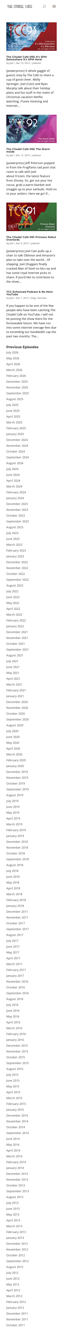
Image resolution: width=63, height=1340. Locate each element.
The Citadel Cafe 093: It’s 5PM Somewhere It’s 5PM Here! (26, 58)
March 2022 (14, 614)
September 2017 (17, 929)
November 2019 (17, 778)
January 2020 (15, 766)
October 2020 (15, 713)
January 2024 (15, 498)
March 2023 (14, 545)
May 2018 (12, 882)
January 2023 (15, 556)
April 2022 (13, 609)
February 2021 (16, 690)
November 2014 (17, 1121)
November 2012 (17, 1249)
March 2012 (14, 1296)
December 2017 (17, 912)
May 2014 (12, 1144)
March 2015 (14, 1098)
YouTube (42, 297)
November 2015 (17, 1051)
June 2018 (13, 877)
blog (33, 297)
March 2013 (14, 1226)
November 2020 (17, 708)
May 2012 (12, 1284)
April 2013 (13, 1220)
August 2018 (14, 865)
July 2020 (12, 731)
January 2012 (15, 1308)
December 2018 (17, 842)
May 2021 (12, 673)
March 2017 (14, 964)
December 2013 (17, 1174)
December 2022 (17, 562)
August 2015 (14, 1069)
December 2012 (17, 1244)
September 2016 (17, 993)
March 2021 (14, 684)
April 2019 (13, 818)
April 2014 (13, 1150)
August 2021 (14, 655)
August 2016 (14, 999)
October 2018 (15, 853)
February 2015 (16, 1104)
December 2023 (17, 504)
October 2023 (15, 515)
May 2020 (12, 743)
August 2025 (14, 399)
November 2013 (17, 1179)
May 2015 (12, 1086)
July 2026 (12, 352)
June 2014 (13, 1139)
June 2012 (13, 1278)
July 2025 (12, 405)
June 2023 (13, 539)
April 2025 (13, 416)
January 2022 (15, 626)
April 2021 (13, 679)
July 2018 (12, 871)
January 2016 (15, 1040)
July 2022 (12, 591)
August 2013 (14, 1197)
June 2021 (13, 667)
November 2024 (17, 446)
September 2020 (17, 719)
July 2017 (12, 941)
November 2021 (17, 638)
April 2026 (13, 364)
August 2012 (14, 1267)
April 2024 (13, 480)
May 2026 (12, 358)
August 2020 (14, 725)
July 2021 (12, 661)
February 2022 (16, 620)
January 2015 (15, 1110)
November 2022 (17, 568)
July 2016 (12, 1005)
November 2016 (17, 981)
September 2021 (17, 649)
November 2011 (17, 1319)
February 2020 (16, 760)
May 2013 (12, 1214)
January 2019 (15, 836)
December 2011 (17, 1313)
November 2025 (17, 387)
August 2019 (14, 795)
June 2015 (13, 1080)
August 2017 (14, 935)
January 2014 (15, 1168)
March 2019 (14, 824)
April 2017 (13, 958)
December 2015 (17, 1045)
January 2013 (15, 1238)
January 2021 (15, 696)
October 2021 (15, 644)
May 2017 (12, 952)
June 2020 (13, 737)
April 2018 (13, 888)
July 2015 (12, 1075)
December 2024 (17, 440)
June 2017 (13, 946)
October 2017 (15, 923)
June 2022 (13, 597)
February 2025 (16, 428)
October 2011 (15, 1325)
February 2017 (16, 970)
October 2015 (15, 1057)
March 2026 (14, 370)
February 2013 (16, 1232)
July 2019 (12, 801)
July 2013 (12, 1203)
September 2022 (17, 579)
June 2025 (13, 411)
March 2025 (14, 422)
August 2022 (14, 585)
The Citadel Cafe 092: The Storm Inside (28, 150)
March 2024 (14, 486)
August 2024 (14, 463)
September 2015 (17, 1063)
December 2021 (17, 632)
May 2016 (12, 1016)
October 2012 (15, 1255)
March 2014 (14, 1156)
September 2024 (17, 457)
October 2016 (15, 987)
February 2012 (16, 1302)
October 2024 (15, 451)
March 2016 (14, 1028)
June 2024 (13, 475)
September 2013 (17, 1191)
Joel (11, 63)
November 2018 (17, 847)
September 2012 (17, 1261)
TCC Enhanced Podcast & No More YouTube (29, 293)
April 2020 (13, 748)
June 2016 (13, 1011)
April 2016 (13, 1022)
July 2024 (12, 469)
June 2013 (13, 1209)
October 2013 (15, 1185)
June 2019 (13, 807)
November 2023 (17, 510)
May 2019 (12, 812)
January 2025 (15, 434)
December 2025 (17, 381)
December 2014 (17, 1115)
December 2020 (17, 702)
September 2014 (17, 1133)
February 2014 (16, 1162)
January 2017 (15, 976)
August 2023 (14, 527)
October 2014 (15, 1127)
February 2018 (16, 900)
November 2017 (17, 917)
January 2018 (15, 906)
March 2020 (14, 754)
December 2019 (17, 772)
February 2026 (16, 376)
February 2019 (16, 830)
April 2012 (13, 1290)
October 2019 (15, 783)
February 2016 (16, 1034)
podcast (36, 63)
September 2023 (17, 521)
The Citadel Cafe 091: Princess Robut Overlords (31, 238)
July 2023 (12, 533)
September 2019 (17, 789)
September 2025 (17, 393)
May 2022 (12, 603)
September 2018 (17, 859)
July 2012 (12, 1273)
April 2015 (13, 1092)
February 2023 (16, 550)
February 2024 (16, 492)
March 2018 (14, 894)
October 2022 (15, 574)
